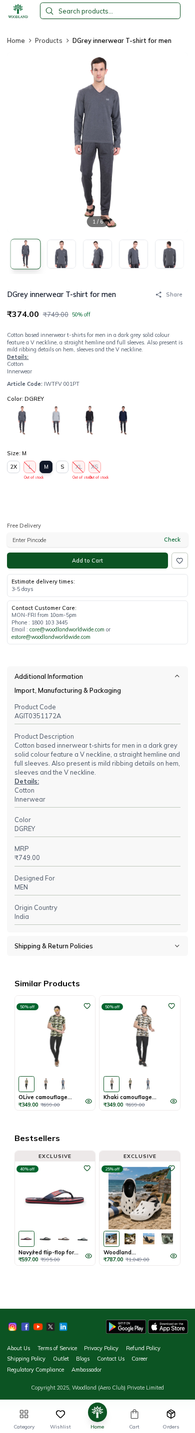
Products (48, 40)
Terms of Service (57, 1348)
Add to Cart (87, 560)
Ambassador (87, 1369)
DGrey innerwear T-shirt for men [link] (122, 40)
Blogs (83, 1358)
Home (16, 40)
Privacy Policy (101, 1348)
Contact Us (110, 1358)
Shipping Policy (26, 1358)
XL (78, 468)
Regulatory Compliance (35, 1369)
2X (13, 466)
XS (95, 468)
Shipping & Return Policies (53, 946)
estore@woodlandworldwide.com (51, 636)
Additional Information (48, 676)
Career (140, 1358)
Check (172, 539)
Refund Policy (143, 1348)
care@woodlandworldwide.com (67, 629)
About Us (18, 1348)
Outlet (61, 1358)
